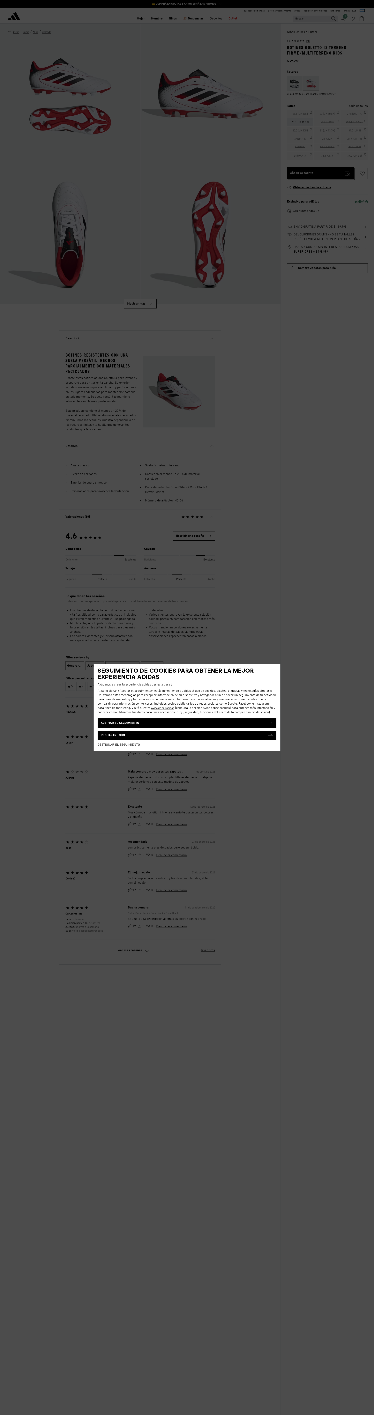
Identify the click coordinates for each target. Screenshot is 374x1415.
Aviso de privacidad (162, 708)
